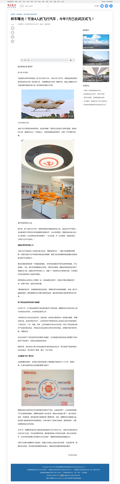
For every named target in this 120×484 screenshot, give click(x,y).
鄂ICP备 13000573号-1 (53, 475)
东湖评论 (86, 86)
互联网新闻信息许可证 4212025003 (37, 469)
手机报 (103, 1)
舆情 (31, 1)
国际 (47, 1)
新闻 (16, 1)
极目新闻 (47, 24)
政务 (20, 1)
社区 (35, 1)
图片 (59, 1)
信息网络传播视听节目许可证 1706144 (50, 472)
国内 (43, 1)
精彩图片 (86, 30)
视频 (55, 1)
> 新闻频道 (18, 14)
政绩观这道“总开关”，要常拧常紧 (94, 94)
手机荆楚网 (109, 1)
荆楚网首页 (10, 1)
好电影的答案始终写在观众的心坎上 (95, 104)
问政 (28, 1)
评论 (24, 1)
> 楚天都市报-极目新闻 (29, 14)
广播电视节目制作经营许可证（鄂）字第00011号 (86, 469)
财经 (39, 1)
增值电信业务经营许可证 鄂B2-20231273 (60, 469)
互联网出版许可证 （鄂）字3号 (71, 472)
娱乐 (51, 1)
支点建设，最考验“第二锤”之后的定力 (95, 101)
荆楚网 (13, 14)
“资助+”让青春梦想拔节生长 (92, 90)
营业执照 (84, 472)
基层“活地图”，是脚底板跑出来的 (94, 97)
